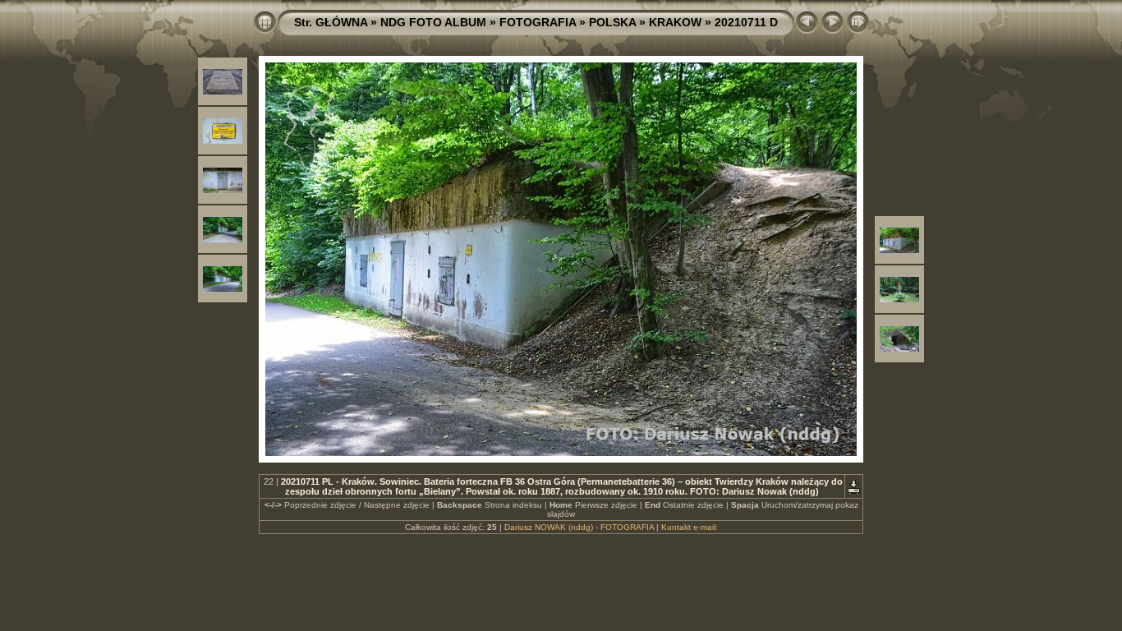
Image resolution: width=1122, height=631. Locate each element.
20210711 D (746, 22)
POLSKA (612, 22)
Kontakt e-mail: (689, 527)
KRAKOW (675, 22)
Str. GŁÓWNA (330, 22)
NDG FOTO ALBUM (433, 22)
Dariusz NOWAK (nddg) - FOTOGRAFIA (579, 527)
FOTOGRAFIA (537, 22)
